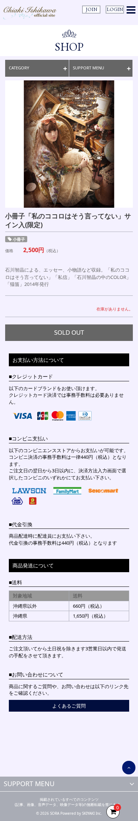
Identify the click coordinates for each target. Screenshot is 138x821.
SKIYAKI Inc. (92, 813)
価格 (9, 250)
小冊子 (19, 239)
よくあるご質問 (69, 705)
